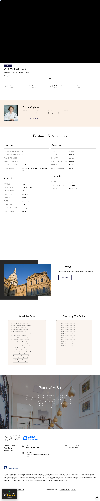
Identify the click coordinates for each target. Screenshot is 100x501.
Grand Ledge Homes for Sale (22, 349)
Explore (65, 277)
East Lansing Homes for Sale (22, 325)
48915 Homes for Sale (68, 343)
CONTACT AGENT (32, 118)
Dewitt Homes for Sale (20, 341)
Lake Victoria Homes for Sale (22, 345)
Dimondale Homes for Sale (21, 337)
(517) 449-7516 (38, 113)
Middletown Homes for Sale (22, 355)
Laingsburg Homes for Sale (21, 343)
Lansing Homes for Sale (20, 329)
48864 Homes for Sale (68, 323)
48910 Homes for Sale (68, 325)
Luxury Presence (18, 489)
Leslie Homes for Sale (20, 347)
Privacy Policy (65, 489)
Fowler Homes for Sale (20, 359)
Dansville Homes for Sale (21, 339)
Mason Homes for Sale (20, 331)
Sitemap (73, 489)
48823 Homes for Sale (68, 327)
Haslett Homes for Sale (20, 323)
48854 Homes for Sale (68, 339)
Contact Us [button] (50, 416)
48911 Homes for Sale (68, 337)
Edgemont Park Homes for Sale (23, 333)
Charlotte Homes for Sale (21, 353)
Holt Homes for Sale (19, 327)
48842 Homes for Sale (68, 333)
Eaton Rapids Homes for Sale (22, 351)
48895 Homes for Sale (68, 341)
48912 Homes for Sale (68, 329)
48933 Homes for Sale (68, 335)
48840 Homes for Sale (68, 331)
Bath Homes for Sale (19, 335)
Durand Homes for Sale (20, 361)
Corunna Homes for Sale (20, 357)
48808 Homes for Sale (68, 345)
